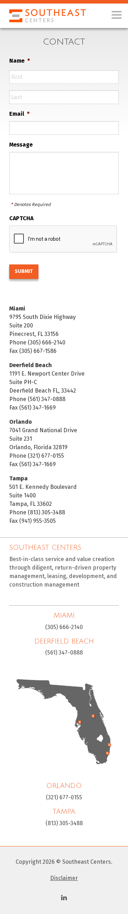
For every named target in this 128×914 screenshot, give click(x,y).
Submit (24, 271)
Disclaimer (64, 878)
